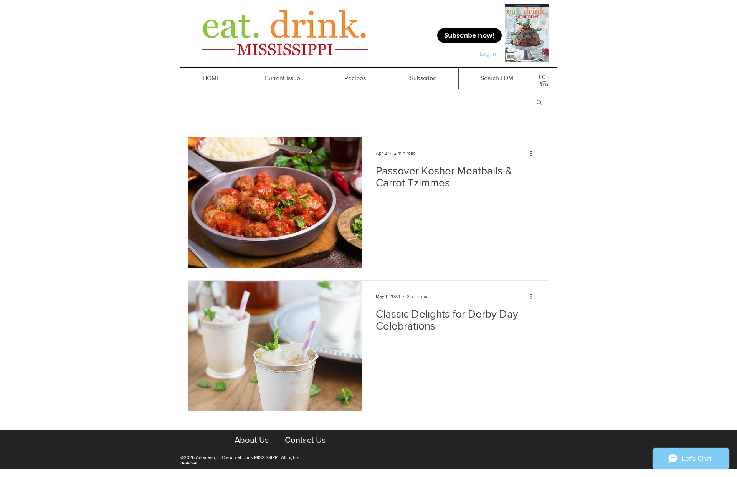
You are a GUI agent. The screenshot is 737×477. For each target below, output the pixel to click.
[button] (539, 103)
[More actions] (533, 153)
